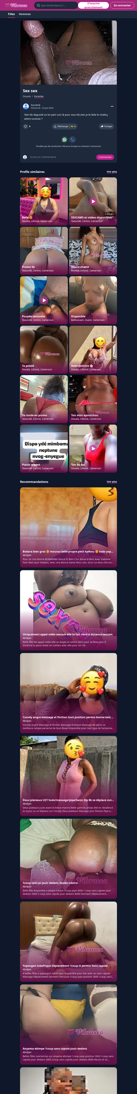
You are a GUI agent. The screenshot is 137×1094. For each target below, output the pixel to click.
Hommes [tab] (25, 14)
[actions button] (112, 106)
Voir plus (112, 171)
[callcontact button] (72, 139)
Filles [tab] (11, 14)
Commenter (105, 157)
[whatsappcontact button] (64, 139)
